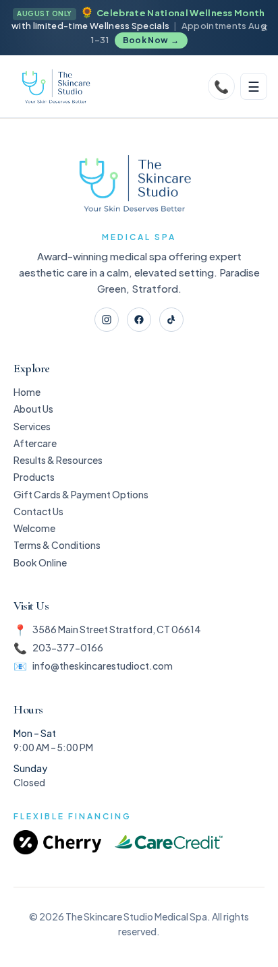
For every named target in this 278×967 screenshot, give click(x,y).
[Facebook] (139, 319)
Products (34, 477)
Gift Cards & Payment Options (80, 494)
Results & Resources (58, 460)
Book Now (151, 40)
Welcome (34, 528)
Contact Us (38, 511)
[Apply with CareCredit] (169, 842)
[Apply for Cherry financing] (57, 842)
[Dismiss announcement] (264, 28)
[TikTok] (171, 319)
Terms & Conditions (57, 545)
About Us (33, 409)
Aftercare (35, 443)
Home (26, 392)
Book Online (40, 562)
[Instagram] (106, 319)
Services (32, 426)
